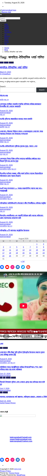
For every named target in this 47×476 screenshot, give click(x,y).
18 (10, 253)
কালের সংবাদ (17, 469)
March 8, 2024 (5, 72)
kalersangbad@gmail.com (20, 437)
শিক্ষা (5, 44)
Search (3, 16)
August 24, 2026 (6, 165)
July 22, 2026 (5, 374)
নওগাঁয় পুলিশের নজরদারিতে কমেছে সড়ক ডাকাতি (16, 119)
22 (37, 253)
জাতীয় (6, 24)
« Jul (22, 261)
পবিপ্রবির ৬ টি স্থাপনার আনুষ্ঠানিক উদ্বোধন (14, 230)
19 (17, 253)
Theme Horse (14, 473)
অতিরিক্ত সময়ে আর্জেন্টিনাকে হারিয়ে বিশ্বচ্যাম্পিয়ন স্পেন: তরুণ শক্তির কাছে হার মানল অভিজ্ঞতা (21, 368)
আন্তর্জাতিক (7, 32)
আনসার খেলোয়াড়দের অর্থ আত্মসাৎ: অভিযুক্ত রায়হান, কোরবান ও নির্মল (23, 397)
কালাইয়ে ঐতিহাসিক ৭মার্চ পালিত (13, 67)
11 (10, 250)
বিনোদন (6, 38)
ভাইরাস (6, 40)
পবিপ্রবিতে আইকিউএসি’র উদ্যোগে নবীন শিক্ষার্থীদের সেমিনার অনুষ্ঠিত (23, 203)
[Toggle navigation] (1, 14)
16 (44, 250)
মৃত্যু (1, 154)
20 (23, 253)
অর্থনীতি (6, 26)
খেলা (5, 34)
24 (3, 256)
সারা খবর (8, 378)
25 (10, 256)
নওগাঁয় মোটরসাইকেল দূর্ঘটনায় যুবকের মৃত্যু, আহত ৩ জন (18, 146)
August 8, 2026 (6, 359)
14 (30, 250)
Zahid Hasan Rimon (8, 403)
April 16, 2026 (5, 401)
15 (37, 250)
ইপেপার (6, 42)
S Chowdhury (5, 74)
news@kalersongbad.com (20, 439)
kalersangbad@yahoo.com (21, 441)
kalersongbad (5, 113)
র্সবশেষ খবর (4, 95)
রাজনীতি (6, 28)
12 (17, 250)
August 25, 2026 (6, 111)
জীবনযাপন (7, 36)
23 (44, 253)
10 (3, 250)
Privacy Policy (5, 471)
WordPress (21, 475)
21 (30, 253)
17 (3, 253)
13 (23, 250)
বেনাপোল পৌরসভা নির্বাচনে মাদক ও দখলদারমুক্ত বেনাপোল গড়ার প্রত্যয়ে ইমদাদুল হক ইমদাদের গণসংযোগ (21, 132)
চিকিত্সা (2, 142)
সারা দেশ (6, 30)
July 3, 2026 (4, 388)
